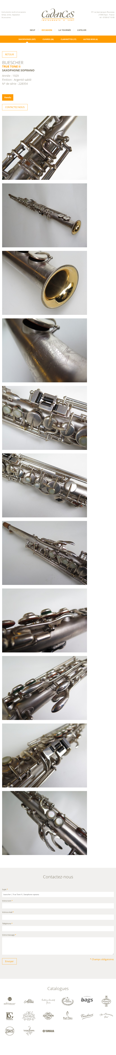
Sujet (5, 890)
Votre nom (7, 901)
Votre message (9, 935)
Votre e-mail (8, 912)
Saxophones (25, 39)
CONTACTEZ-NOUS (15, 107)
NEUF (32, 30)
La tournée (64, 30)
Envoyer (9, 961)
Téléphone (7, 924)
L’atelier (81, 30)
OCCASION (47, 30)
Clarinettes (67, 39)
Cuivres (46, 39)
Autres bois (89, 39)
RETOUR (9, 54)
